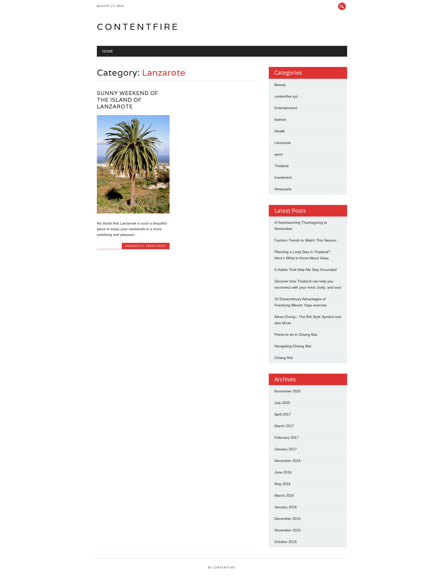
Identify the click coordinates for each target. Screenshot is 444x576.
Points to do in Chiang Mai (295, 334)
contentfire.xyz (286, 96)
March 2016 (284, 495)
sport (278, 154)
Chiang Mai (283, 358)
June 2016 (283, 472)
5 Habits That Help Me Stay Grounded (305, 270)
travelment (156, 246)
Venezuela (282, 189)
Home (107, 51)
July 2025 (282, 403)
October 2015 (285, 542)
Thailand (281, 166)
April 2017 (282, 414)
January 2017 (285, 449)
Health (279, 131)
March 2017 (284, 426)
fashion (280, 119)
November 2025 (287, 391)
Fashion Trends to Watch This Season (305, 240)
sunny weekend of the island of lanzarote (128, 100)
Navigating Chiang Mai (292, 346)
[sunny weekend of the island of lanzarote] (133, 212)
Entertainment (285, 108)
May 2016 (282, 484)
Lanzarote (134, 246)
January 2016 (285, 507)
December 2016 (287, 461)
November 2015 (287, 530)
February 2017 (286, 437)
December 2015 (287, 519)
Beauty (280, 85)
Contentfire (138, 26)
